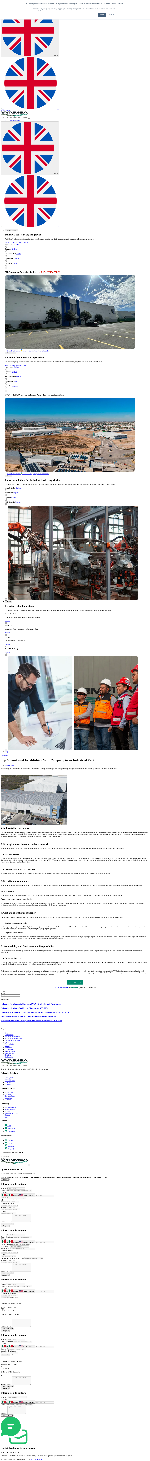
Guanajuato (8, 1082)
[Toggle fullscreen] (3, 1156)
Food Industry (9, 1044)
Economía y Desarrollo (12, 1036)
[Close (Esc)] (8, 1156)
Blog (6, 752)
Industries (9, 476)
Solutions (8, 1055)
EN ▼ (56, 56)
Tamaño (3, 1211)
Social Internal (9, 1053)
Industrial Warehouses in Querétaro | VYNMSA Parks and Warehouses (31, 1004)
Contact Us (4, 755)
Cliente (6, 1244)
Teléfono (4, 1192)
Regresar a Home (36, 1459)
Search (3, 991)
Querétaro (8, 1084)
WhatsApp (11, 1128)
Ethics (7, 1042)
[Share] (6, 1156)
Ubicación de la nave (7, 1203)
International (9, 1048)
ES (3, 109)
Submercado (8, 1207)
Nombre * (4, 1397)
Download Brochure (14, 351)
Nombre (3, 1188)
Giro (5, 1246)
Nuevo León (9, 1077)
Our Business (9, 1049)
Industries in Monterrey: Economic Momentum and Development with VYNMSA (35, 1012)
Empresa (3, 1198)
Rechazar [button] (111, 14)
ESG (5, 120)
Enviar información (7, 1224)
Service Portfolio (10, 1107)
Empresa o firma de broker (12, 1258)
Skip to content (6, 110)
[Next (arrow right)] (3, 1158)
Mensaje (6, 1222)
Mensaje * (4, 1413)
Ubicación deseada (7, 1250)
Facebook (10, 1149)
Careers (7, 1115)
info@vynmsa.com (61, 987)
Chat (9, 1126)
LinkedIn (10, 1140)
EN (58, 109)
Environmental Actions (12, 1040)
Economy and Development (14, 1038)
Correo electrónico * (7, 1404)
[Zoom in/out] (1, 1156)
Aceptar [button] (102, 14)
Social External (10, 1051)
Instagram (10, 1146)
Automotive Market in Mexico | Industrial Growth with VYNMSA (28, 1016)
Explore (16, 244)
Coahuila (8, 1079)
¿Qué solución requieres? (9, 1200)
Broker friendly (10, 1109)
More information (43, 351)
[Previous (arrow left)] (1, 1158)
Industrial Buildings (11, 230)
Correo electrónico (7, 1190)
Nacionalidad (8, 1248)
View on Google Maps (30, 351)
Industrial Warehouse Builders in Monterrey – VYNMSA (25, 1008)
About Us (8, 1111)
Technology (9, 1057)
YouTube (10, 1143)
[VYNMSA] (14, 1065)
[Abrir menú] (29, 118)
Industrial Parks (10, 353)
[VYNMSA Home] (14, 118)
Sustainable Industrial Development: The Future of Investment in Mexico (31, 1021)
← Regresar (5, 1179)
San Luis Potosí (10, 1081)
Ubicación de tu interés (8, 1293)
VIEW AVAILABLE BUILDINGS (16, 242)
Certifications (9, 1035)
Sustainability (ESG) (11, 1113)
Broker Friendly (15, 120)
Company (8, 601)
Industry (7, 1046)
